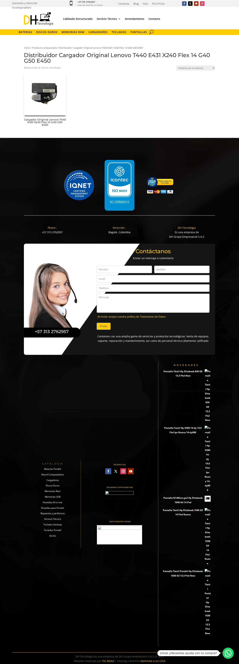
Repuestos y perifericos (53, 513)
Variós (52, 535)
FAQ (145, 3)
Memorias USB (52, 496)
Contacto (123, 3)
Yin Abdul (108, 661)
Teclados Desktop (52, 524)
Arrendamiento (134, 19)
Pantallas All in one (52, 502)
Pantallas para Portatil (52, 508)
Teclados (119, 32)
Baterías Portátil (52, 469)
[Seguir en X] (190, 3)
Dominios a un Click (153, 661)
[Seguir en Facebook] (184, 3)
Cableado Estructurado (78, 19)
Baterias (25, 32)
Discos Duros (47, 32)
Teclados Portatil (52, 530)
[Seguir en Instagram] (202, 3)
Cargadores (98, 32)
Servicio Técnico (107, 19)
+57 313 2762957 (86, 2)
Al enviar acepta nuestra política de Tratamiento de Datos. (131, 316)
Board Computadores (52, 474)
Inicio (27, 47)
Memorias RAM (73, 32)
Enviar (103, 326)
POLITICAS (158, 3)
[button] (228, 653)
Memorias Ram (52, 491)
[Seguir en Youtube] (196, 3)
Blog (136, 3)
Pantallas (139, 32)
